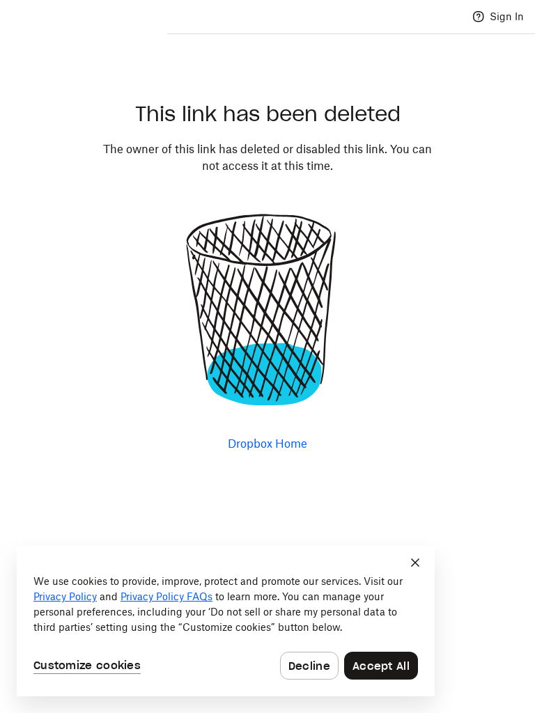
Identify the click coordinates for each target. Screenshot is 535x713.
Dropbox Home (267, 443)
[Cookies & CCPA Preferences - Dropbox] (226, 621)
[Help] (478, 17)
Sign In (507, 16)
